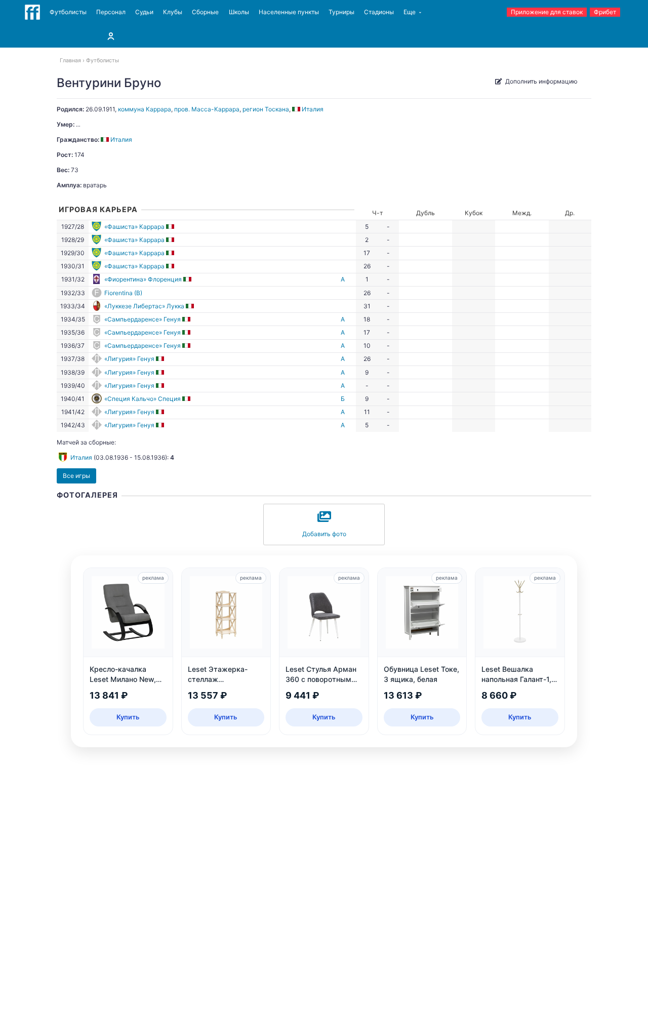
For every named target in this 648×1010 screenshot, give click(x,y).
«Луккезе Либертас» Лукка (144, 306)
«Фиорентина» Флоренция (143, 279)
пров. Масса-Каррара (206, 109)
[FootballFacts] (32, 12)
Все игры (76, 475)
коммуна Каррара (144, 109)
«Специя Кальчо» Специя (142, 398)
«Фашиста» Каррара (134, 226)
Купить (128, 717)
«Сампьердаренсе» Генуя (142, 319)
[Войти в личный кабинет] (110, 36)
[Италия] (171, 226)
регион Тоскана (265, 109)
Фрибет (605, 12)
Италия (81, 457)
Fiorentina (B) (123, 293)
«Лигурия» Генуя (129, 358)
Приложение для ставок (547, 12)
